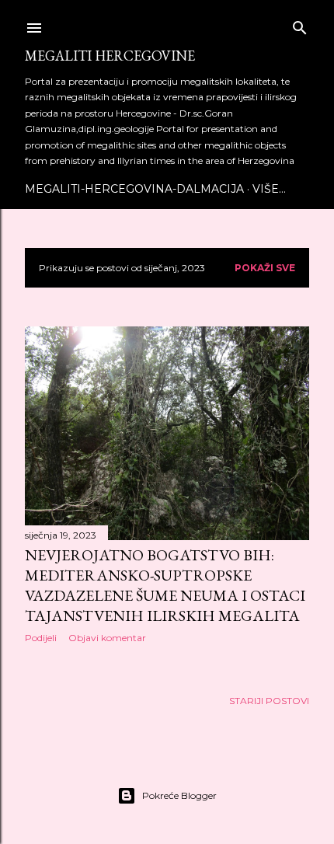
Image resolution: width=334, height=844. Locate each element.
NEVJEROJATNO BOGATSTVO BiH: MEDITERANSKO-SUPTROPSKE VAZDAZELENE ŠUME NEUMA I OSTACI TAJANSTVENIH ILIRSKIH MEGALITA (165, 585)
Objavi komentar (107, 637)
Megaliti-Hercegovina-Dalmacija (134, 189)
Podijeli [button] (41, 637)
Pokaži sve (265, 268)
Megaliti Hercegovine (110, 56)
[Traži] (300, 24)
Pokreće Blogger (179, 795)
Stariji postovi (269, 700)
